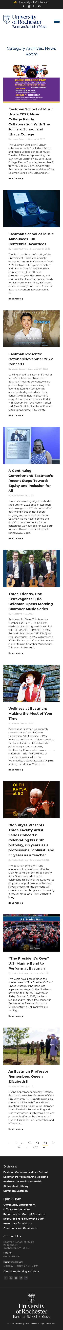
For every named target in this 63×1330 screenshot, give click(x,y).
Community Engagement (19, 1204)
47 (53, 1142)
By (17, 139)
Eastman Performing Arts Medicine (25, 1176)
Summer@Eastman (15, 1190)
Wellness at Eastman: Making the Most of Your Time (30, 714)
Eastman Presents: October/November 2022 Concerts (30, 359)
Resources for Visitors (17, 1223)
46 (45, 1142)
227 (35, 1147)
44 (29, 1142)
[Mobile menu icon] (57, 21)
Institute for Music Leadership (22, 1181)
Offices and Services (16, 1209)
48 (20, 1147)
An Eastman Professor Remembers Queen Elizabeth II (28, 1076)
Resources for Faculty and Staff (24, 1218)
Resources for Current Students (24, 1214)
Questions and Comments (20, 1228)
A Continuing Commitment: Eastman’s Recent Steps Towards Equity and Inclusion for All (30, 481)
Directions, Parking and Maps (21, 1271)
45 (37, 1142)
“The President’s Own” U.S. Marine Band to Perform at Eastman (28, 963)
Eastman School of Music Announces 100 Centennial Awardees (31, 239)
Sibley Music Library (15, 1186)
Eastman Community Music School (25, 1172)
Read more (14, 178)
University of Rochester (33, 2)
